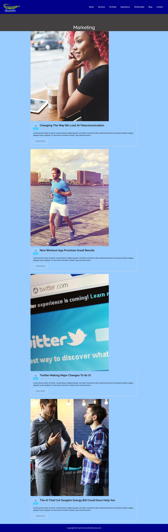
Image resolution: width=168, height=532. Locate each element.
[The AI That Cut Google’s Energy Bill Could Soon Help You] (70, 447)
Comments (66, 129)
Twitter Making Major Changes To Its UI (65, 375)
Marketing (56, 129)
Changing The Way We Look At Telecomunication (72, 125)
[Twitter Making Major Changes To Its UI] (70, 322)
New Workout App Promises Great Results (67, 250)
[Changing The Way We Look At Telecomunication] (70, 72)
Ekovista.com (96, 528)
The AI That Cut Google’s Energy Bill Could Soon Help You (77, 500)
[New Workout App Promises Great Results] (70, 197)
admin (46, 129)
